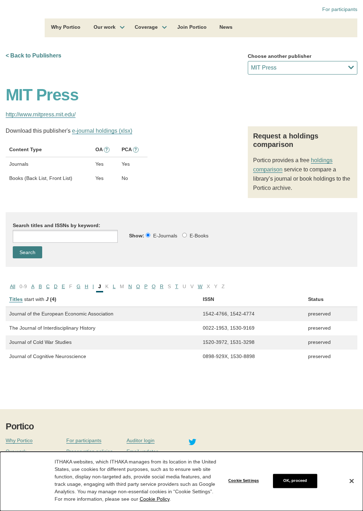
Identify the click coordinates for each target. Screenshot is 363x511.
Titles (16, 299)
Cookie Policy (154, 499)
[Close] (351, 481)
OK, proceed (295, 481)
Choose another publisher (279, 56)
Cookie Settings (243, 481)
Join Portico (192, 27)
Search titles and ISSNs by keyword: (56, 225)
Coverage (146, 27)
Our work (105, 27)
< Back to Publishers (33, 56)
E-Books (199, 235)
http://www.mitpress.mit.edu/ (41, 114)
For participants (339, 9)
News (226, 27)
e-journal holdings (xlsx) (102, 131)
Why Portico (65, 27)
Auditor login (141, 440)
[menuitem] (66, 28)
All (12, 286)
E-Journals (165, 235)
